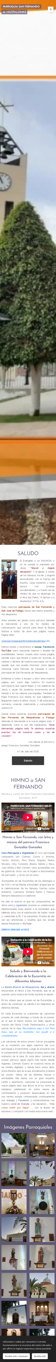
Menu (50, 9)
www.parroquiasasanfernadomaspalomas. (23, 641)
